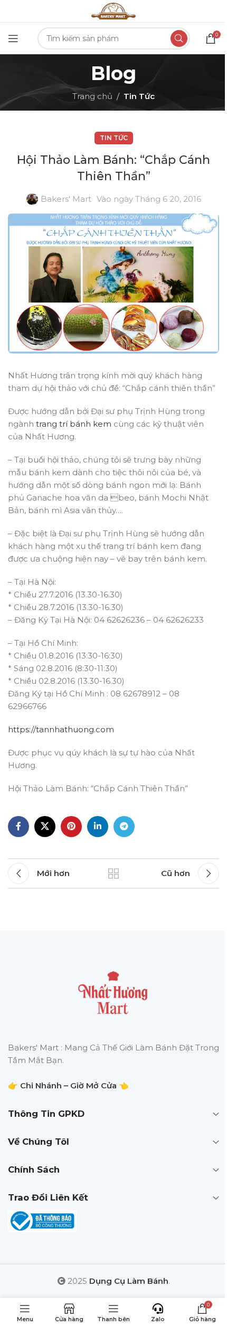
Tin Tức (139, 96)
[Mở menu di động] (13, 38)
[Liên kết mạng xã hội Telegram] (124, 826)
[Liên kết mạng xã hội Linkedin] (97, 826)
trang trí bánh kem (73, 424)
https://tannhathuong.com (61, 729)
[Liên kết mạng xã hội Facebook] (18, 826)
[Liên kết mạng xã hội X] (44, 826)
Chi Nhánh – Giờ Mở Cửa (68, 1085)
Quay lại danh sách (113, 873)
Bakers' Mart (66, 199)
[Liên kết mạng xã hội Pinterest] (71, 826)
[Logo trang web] (113, 10)
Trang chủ (92, 96)
